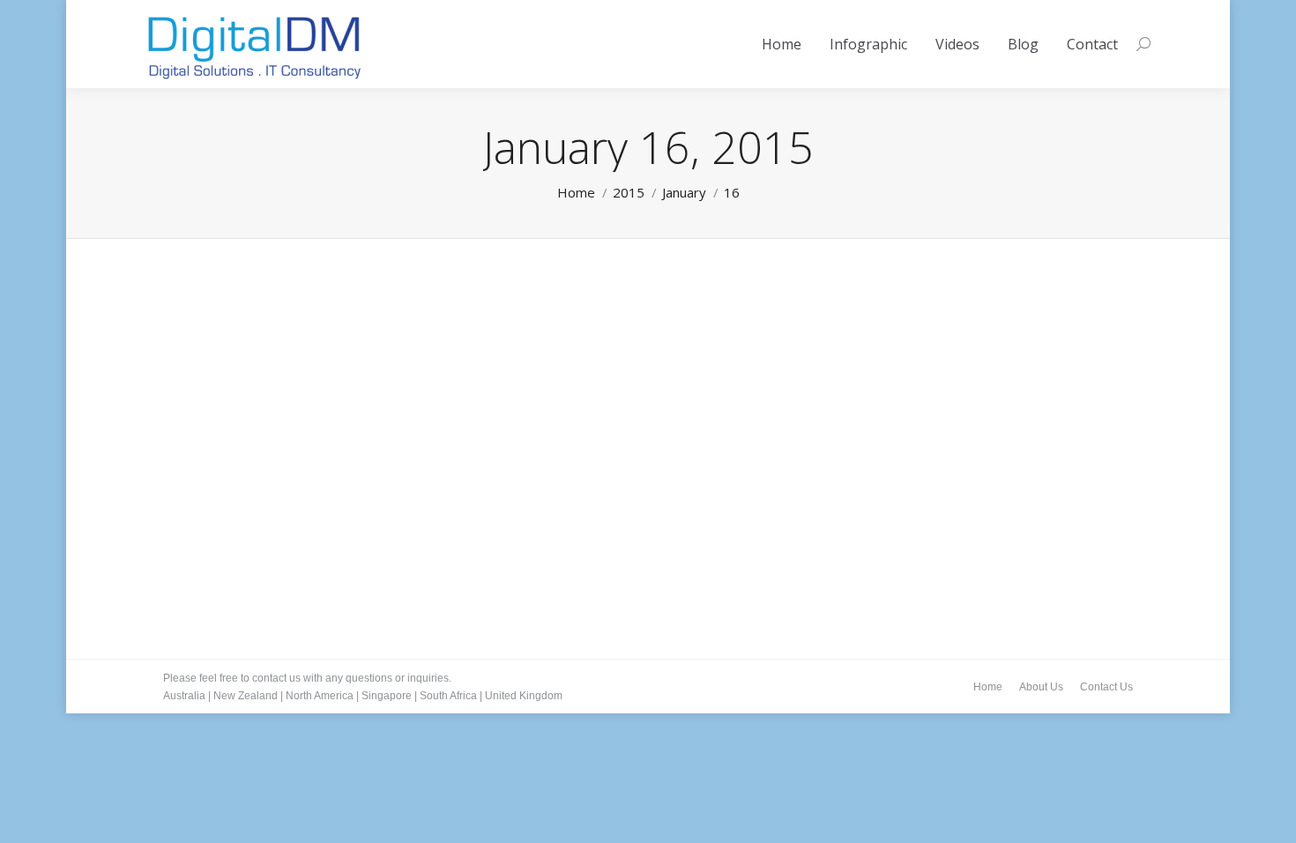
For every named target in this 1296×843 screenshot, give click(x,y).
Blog (196, 544)
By (237, 544)
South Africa (448, 696)
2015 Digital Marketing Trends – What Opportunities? (390, 517)
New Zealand (245, 696)
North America (320, 696)
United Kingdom (523, 696)
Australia (184, 696)
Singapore (386, 696)
